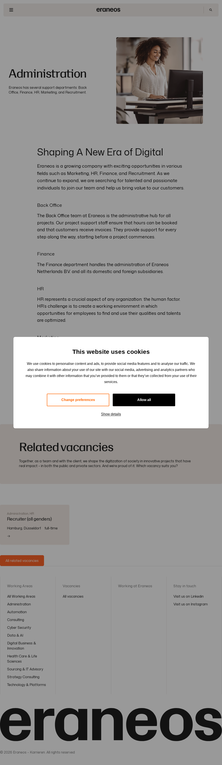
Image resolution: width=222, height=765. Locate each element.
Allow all (144, 400)
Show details (111, 414)
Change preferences (78, 400)
